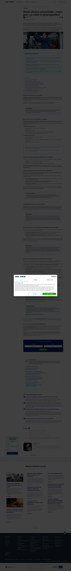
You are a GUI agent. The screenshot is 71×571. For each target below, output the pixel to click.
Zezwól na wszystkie (49, 293)
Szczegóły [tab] (35, 279)
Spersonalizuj (35, 293)
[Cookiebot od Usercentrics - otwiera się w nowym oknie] (52, 276)
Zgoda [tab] (21, 279)
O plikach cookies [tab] (50, 279)
